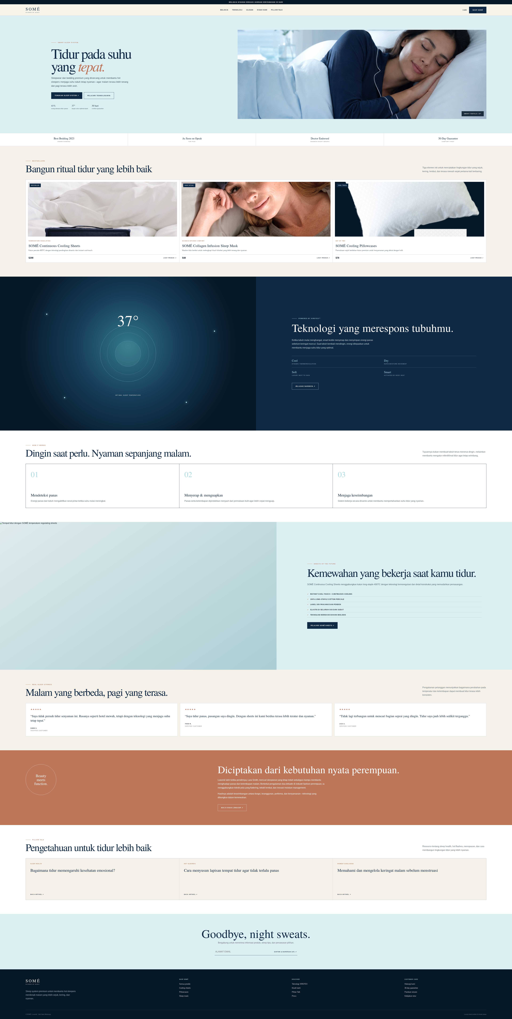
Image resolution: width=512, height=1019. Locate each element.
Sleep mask (183, 996)
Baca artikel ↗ (37, 894)
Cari (465, 10)
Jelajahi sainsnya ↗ (305, 386)
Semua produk (184, 984)
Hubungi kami (410, 984)
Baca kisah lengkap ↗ (232, 807)
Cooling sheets (185, 988)
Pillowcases (183, 992)
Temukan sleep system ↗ (67, 95)
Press (294, 996)
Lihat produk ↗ (169, 258)
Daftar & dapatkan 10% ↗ (285, 952)
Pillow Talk (277, 10)
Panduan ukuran (411, 992)
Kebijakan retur (410, 996)
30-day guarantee (411, 988)
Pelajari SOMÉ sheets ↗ (322, 625)
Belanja (224, 10)
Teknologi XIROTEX (299, 984)
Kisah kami (296, 988)
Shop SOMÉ (478, 10)
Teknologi (237, 10)
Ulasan (249, 10)
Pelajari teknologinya (99, 95)
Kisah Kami (262, 10)
